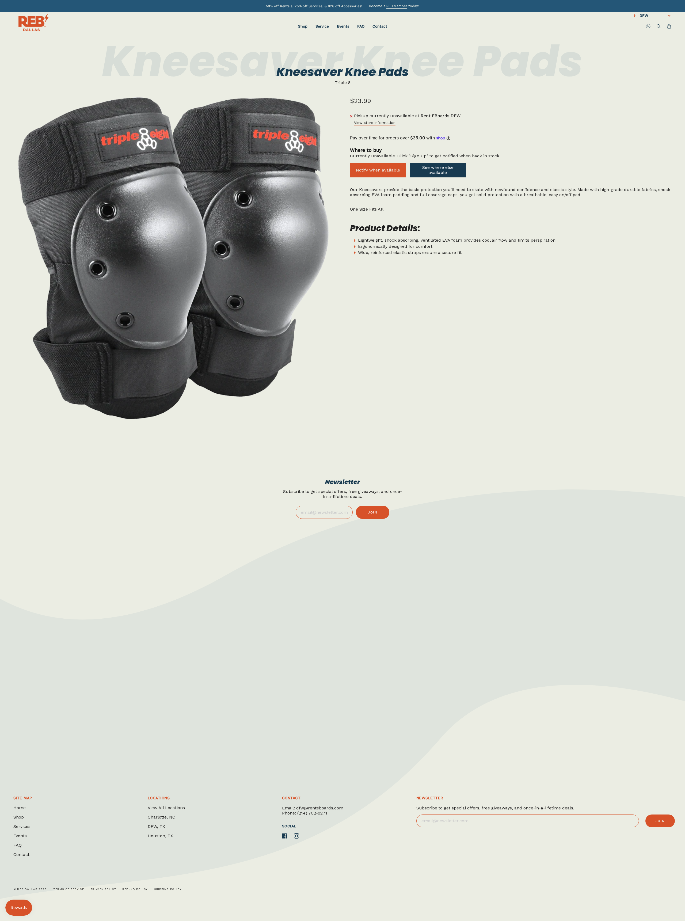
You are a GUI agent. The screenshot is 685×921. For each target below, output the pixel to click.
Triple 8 (343, 82)
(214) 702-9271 (312, 813)
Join (372, 512)
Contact (21, 854)
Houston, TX (160, 835)
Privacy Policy (103, 889)
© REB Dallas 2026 (30, 889)
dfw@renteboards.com (319, 807)
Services (22, 826)
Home (19, 807)
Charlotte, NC (161, 817)
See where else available (438, 170)
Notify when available (378, 170)
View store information (374, 123)
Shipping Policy (167, 889)
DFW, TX (156, 826)
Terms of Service (68, 889)
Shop (18, 817)
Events (20, 835)
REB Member (396, 6)
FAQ (17, 845)
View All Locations (166, 807)
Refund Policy (135, 889)
